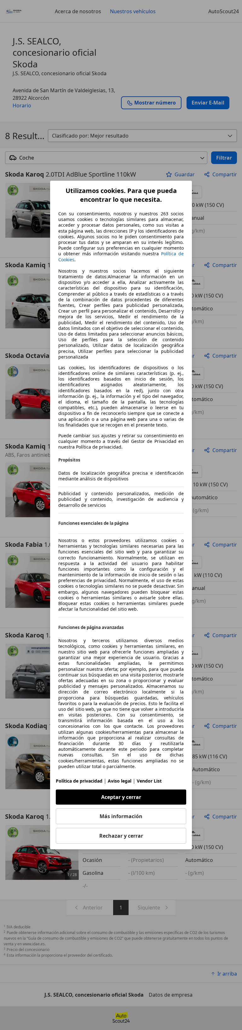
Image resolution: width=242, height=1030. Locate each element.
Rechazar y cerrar (121, 835)
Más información (121, 816)
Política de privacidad (79, 781)
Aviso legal (119, 781)
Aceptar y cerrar (121, 797)
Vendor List (149, 781)
